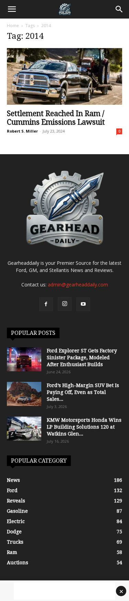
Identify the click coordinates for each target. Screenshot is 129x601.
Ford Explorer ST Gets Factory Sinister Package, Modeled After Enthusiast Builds (82, 357)
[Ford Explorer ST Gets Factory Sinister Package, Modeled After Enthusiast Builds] (24, 359)
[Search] (119, 9)
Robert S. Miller (22, 131)
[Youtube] (83, 304)
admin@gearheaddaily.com (78, 284)
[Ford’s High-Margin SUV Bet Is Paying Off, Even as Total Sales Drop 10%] (24, 394)
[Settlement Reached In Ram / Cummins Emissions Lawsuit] (64, 76)
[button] (12, 9)
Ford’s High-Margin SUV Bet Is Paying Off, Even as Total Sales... (83, 392)
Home (13, 26)
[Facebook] (46, 304)
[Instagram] (65, 304)
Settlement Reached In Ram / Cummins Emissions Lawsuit (56, 117)
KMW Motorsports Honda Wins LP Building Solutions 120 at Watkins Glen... (84, 426)
